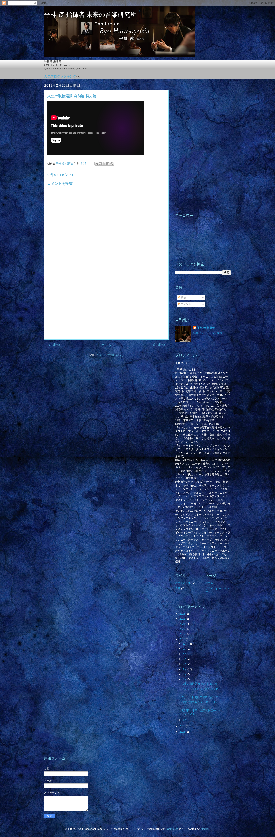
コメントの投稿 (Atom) (109, 355)
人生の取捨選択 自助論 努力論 (199, 683)
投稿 (183, 297)
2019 (182, 634)
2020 (182, 628)
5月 (185, 663)
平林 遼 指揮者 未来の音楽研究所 (90, 14)
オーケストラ (183, 582)
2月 (185, 679)
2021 (182, 623)
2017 (182, 726)
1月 (185, 719)
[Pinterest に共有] (112, 164)
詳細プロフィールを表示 (207, 332)
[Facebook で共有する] (108, 164)
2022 (182, 618)
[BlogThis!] (100, 164)
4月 (185, 669)
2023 (182, 613)
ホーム (106, 345)
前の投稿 (158, 345)
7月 (185, 653)
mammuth (172, 828)
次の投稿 (53, 345)
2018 (182, 639)
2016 (182, 731)
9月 (185, 648)
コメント (185, 304)
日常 (177, 588)
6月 (185, 658)
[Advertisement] (106, 308)
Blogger (204, 828)
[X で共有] (104, 164)
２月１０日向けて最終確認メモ (200, 697)
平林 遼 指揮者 (206, 327)
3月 (185, 674)
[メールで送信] (96, 164)
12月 (186, 643)
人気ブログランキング (60, 76)
